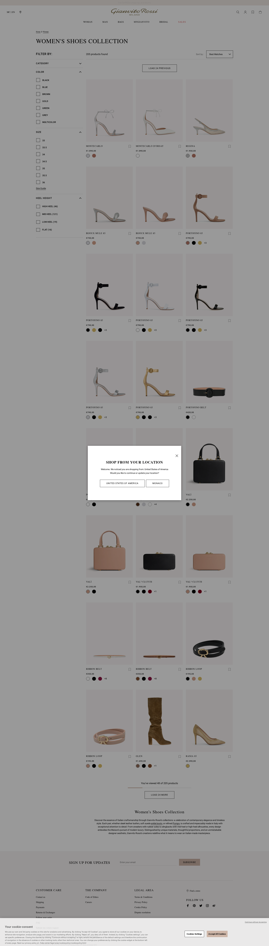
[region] (134, 932)
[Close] (177, 455)
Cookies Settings (194, 934)
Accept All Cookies (217, 934)
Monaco (157, 483)
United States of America (122, 483)
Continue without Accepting (256, 922)
